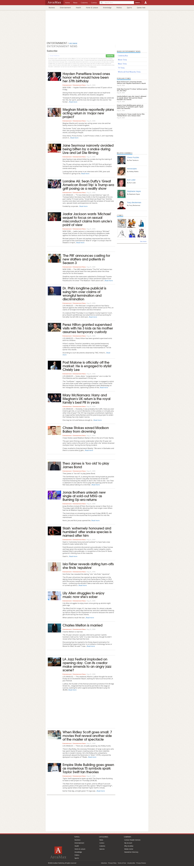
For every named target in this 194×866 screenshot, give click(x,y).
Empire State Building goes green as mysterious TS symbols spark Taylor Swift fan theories (88, 768)
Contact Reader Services (132, 840)
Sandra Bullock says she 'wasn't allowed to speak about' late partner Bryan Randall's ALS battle (131, 97)
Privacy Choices (141, 863)
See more (143, 241)
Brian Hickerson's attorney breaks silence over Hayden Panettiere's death (131, 82)
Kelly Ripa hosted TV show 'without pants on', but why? (132, 90)
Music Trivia (122, 64)
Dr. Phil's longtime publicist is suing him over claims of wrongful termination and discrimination (84, 293)
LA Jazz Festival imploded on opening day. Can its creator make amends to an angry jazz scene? (87, 664)
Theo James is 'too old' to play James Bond (86, 464)
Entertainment (65, 7)
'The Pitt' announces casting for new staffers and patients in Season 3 (86, 259)
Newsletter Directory (131, 852)
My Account (128, 843)
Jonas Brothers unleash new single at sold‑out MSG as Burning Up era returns (84, 495)
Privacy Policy (112, 863)
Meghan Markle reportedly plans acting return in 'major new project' (88, 113)
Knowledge (107, 7)
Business (52, 7)
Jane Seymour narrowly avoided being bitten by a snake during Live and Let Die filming (88, 148)
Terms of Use (122, 863)
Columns (102, 846)
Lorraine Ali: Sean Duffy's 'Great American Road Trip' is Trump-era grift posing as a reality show (88, 184)
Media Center (128, 849)
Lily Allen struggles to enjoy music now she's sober (83, 594)
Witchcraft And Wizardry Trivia (129, 72)
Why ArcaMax (128, 846)
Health (78, 7)
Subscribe (110, 55)
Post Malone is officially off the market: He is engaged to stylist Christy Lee (87, 365)
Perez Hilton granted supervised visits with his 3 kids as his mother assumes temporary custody (88, 328)
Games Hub (141, 7)
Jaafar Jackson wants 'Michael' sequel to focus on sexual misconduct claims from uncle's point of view (87, 219)
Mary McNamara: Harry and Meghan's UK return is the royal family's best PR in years (86, 398)
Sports (129, 7)
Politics (119, 7)
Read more (73, 102)
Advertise (104, 863)
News (101, 840)
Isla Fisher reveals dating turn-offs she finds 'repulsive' (88, 565)
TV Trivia (121, 68)
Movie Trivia (122, 60)
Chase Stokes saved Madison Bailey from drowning (86, 429)
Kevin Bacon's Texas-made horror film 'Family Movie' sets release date (131, 115)
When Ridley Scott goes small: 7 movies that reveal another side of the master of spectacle (87, 735)
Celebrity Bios (123, 56)
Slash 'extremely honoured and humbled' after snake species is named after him (87, 531)
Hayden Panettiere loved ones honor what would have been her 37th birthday (86, 77)
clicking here (93, 66)
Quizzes (102, 849)
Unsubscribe (131, 863)
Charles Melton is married (82, 624)
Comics (101, 843)
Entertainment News (79, 85)
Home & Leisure (92, 7)
